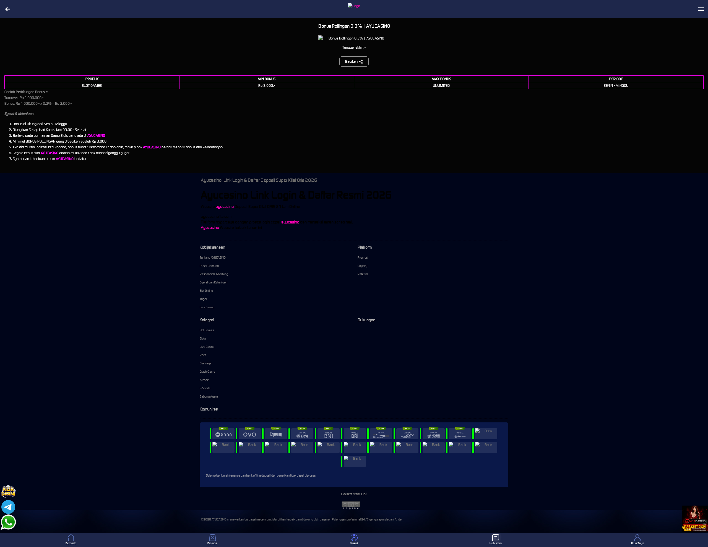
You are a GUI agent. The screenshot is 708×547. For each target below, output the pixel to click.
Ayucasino (210, 227)
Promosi (363, 257)
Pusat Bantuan (209, 266)
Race (203, 355)
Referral (363, 274)
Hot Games (207, 330)
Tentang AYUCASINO (213, 257)
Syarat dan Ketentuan (213, 282)
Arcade (204, 380)
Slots (203, 338)
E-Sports (205, 388)
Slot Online (206, 291)
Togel (203, 299)
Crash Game (207, 372)
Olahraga (205, 363)
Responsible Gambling (214, 274)
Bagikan (351, 61)
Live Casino (207, 307)
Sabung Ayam (209, 396)
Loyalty (362, 266)
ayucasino (225, 206)
